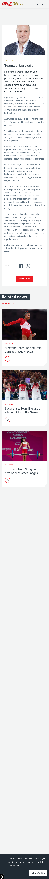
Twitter (28, 266)
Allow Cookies (38, 873)
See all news (24, 279)
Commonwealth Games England (12, 4)
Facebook (21, 266)
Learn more (13, 865)
